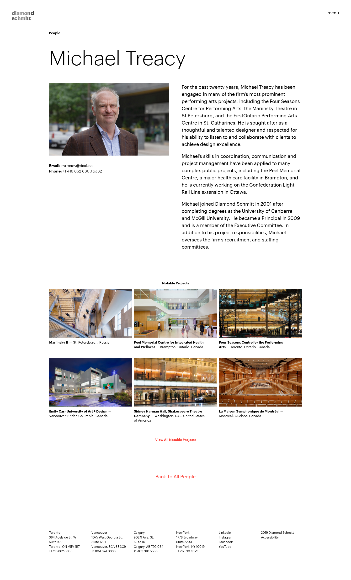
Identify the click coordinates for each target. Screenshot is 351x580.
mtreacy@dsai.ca (77, 165)
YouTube (225, 547)
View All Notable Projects (175, 439)
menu (333, 12)
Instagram (226, 537)
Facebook (226, 542)
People (54, 33)
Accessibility (270, 537)
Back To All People (175, 476)
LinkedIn (225, 532)
